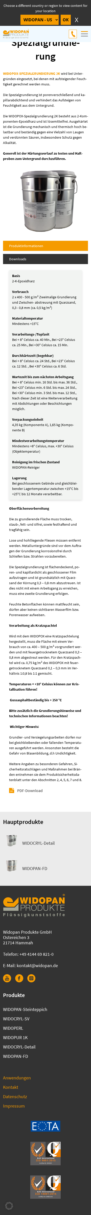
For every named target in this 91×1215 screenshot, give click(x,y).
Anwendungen (17, 1078)
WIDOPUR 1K (15, 1037)
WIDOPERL (13, 1028)
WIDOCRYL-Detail (38, 843)
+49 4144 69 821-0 (73, 34)
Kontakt (10, 1087)
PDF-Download (30, 790)
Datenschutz (15, 1096)
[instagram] (33, 981)
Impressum (14, 1106)
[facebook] (21, 981)
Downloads (17, 259)
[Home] (18, 34)
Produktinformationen (26, 246)
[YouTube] (9, 981)
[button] (9, 1206)
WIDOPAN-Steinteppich (25, 1009)
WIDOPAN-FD (34, 868)
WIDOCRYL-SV (16, 1019)
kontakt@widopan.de (37, 965)
